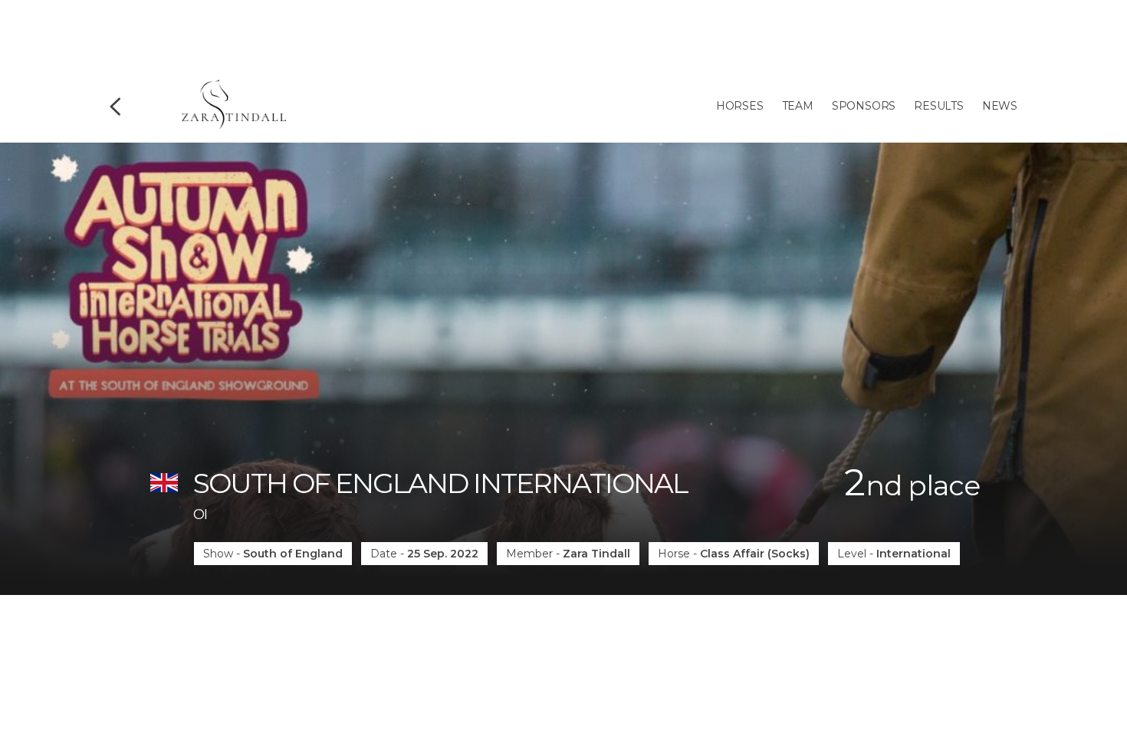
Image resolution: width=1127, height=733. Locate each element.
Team (797, 106)
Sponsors (863, 106)
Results (939, 106)
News (999, 106)
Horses (740, 106)
